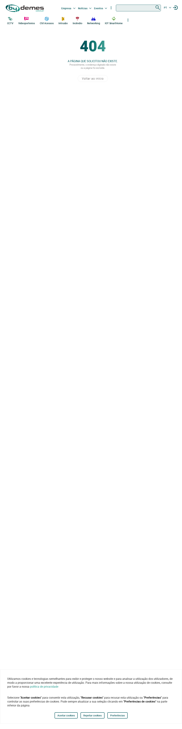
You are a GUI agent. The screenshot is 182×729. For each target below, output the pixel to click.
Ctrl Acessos (47, 23)
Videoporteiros (26, 23)
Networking (93, 23)
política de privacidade (44, 686)
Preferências (117, 715)
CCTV (10, 23)
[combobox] (138, 8)
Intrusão (63, 23)
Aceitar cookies (66, 715)
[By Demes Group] (25, 8)
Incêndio (77, 23)
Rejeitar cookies (92, 715)
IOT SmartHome (114, 23)
